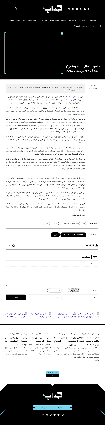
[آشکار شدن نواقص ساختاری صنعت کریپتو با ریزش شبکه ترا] (88, 321)
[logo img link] (52, 9)
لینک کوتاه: (94, 234)
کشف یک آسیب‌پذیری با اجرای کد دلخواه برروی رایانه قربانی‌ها (76, 25)
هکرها (46, 223)
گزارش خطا (90, 245)
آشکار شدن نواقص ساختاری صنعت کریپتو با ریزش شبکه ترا (88, 341)
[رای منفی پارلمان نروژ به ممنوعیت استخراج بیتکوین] (65, 321)
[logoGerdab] (52, 396)
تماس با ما (59, 407)
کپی (55, 234)
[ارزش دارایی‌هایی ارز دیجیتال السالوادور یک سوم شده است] (15, 321)
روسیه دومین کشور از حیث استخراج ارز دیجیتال (40, 339)
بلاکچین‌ (64, 223)
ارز (84, 223)
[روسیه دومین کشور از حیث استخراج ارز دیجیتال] (40, 321)
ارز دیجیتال (75, 223)
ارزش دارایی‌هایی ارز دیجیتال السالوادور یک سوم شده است (15, 341)
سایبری (55, 223)
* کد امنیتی (93, 290)
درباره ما (44, 407)
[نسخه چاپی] (89, 97)
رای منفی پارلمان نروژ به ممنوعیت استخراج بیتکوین (65, 341)
